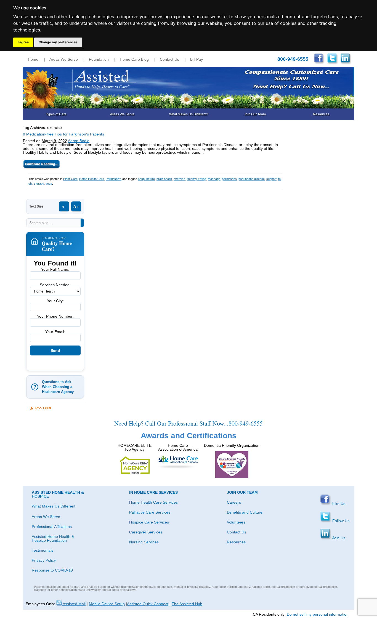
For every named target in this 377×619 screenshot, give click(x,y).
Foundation (99, 59)
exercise (179, 178)
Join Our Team (255, 114)
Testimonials (42, 550)
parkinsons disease (251, 178)
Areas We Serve (63, 59)
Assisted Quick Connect (147, 604)
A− (64, 206)
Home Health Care (91, 178)
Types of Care (56, 114)
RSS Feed (43, 408)
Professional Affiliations (52, 526)
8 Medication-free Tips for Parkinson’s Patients (63, 134)
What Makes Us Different (53, 506)
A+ (76, 206)
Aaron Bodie (78, 141)
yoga (49, 183)
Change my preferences (58, 42)
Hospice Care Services (149, 522)
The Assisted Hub (187, 604)
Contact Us (169, 59)
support (271, 178)
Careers (234, 502)
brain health (164, 178)
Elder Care (70, 178)
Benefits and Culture (244, 512)
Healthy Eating (196, 178)
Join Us (338, 538)
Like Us (338, 503)
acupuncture (146, 178)
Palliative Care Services (149, 512)
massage (214, 178)
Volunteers (236, 522)
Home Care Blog (134, 59)
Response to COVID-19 (52, 570)
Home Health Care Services (153, 502)
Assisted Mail (74, 604)
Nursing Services (144, 542)
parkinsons (229, 178)
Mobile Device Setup (107, 604)
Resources (321, 114)
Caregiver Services (145, 532)
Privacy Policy (44, 560)
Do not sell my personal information (318, 614)
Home (33, 59)
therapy (39, 183)
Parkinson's (113, 178)
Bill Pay (196, 59)
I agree (23, 42)
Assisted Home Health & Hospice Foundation (53, 538)
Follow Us (340, 521)
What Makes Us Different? (188, 114)
